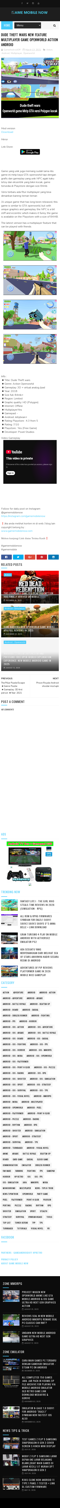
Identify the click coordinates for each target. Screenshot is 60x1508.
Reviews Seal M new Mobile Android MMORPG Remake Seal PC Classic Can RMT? (39, 1319)
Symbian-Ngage (35, 1217)
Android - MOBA (10, 1102)
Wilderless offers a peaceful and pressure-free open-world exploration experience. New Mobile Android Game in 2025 (27, 659)
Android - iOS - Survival (14, 1090)
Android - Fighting (41, 1015)
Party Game (42, 1194)
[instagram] (33, 3)
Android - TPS (31, 1142)
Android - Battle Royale (14, 1004)
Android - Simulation (14, 608)
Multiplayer (16, 53)
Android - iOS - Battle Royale (42, 1032)
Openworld (29, 53)
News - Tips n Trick (44, 1188)
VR (48, 1228)
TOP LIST (7, 1222)
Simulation (20, 1211)
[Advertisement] (30, 796)
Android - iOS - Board (13, 1038)
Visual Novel (37, 1228)
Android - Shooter (12, 1130)
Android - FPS (9, 1021)
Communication (10, 1165)
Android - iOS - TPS (39, 1090)
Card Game (18, 1159)
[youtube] (38, 3)
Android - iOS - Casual (38, 1038)
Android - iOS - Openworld (39, 1055)
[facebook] (22, 3)
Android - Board (10, 1009)
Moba (45, 1182)
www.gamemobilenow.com (16, 531)
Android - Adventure (13, 998)
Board (6, 1159)
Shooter (7, 1211)
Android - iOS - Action (13, 1027)
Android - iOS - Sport (13, 1084)
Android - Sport (10, 1136)
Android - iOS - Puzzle (44, 1067)
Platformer (17, 1199)
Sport (33, 1211)
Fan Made (7, 1171)
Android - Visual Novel (38, 1148)
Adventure (18, 992)
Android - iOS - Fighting (14, 1044)
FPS (41, 1171)
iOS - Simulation (10, 1182)
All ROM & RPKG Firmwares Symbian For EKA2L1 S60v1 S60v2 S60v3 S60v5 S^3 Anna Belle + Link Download (38, 921)
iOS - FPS (38, 1176)
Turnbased (8, 1228)
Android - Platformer (13, 1113)
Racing (29, 1205)
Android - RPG (30, 1125)
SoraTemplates (29, 1503)
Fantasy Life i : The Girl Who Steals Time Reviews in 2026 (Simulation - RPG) (37, 904)
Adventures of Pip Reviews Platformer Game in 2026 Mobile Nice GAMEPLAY (36, 971)
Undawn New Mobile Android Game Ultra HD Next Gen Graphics (39, 1336)
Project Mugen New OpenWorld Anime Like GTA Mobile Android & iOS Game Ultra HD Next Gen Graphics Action (39, 1299)
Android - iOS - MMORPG (40, 1050)
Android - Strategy (31, 1136)
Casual (30, 1159)
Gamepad (51, 1171)
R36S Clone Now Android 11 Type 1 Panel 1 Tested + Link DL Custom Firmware (38, 1483)
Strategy (7, 1217)
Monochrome (9, 1188)
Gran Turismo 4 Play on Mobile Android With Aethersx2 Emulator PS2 (39, 938)
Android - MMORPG (42, 1096)
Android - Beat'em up (40, 1004)
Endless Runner (42, 1165)
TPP (33, 1222)
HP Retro (18, 1176)
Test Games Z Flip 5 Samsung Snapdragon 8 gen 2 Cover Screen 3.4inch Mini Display (39, 1442)
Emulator (26, 1165)
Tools (49, 1217)
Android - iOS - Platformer (15, 1061)
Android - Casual (30, 1009)
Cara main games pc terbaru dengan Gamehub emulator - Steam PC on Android (39, 1364)
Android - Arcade (35, 998)
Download (7, 132)
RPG (49, 1205)
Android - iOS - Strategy (39, 1084)
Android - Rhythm (11, 1125)
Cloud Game (42, 1159)
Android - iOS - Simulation (42, 1079)
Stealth (43, 1211)
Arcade (15, 1153)
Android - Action (48, 992)
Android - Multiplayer (32, 1102)
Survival (20, 1217)
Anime (5, 1153)
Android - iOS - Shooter (14, 1079)
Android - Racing (31, 1119)
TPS (41, 1222)
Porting (7, 1205)
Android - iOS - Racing (13, 1073)
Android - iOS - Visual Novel (16, 1096)
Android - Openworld (15, 642)
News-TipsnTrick (10, 1194)
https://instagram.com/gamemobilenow (23, 516)
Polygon (47, 1199)
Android (6, 53)
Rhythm (40, 1205)
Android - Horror (28, 1021)
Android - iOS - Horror (14, 1050)
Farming (19, 1171)
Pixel (5, 1199)
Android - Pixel (34, 1107)
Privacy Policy (9, 1259)
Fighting (31, 1171)
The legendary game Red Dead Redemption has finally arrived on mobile (28, 594)
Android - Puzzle (11, 1119)
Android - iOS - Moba (12, 1055)
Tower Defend (21, 1222)
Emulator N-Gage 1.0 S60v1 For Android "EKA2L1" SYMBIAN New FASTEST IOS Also (38, 1413)
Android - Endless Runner (15, 1015)
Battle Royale (29, 1153)
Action (49, 49)
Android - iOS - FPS (39, 1044)
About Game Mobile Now (14, 1263)
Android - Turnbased (13, 1148)
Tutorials (22, 1228)
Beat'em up (45, 1153)
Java (25, 1182)
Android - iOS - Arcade (13, 1032)
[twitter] (27, 3)
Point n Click (33, 1199)
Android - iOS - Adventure (40, 1027)
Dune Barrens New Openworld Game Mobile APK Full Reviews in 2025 (29, 628)
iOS (29, 1176)
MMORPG (35, 1182)
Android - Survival (12, 1142)
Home (7, 25)
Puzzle (18, 1205)
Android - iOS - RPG (37, 1073)
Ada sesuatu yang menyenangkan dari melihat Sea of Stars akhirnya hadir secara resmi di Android (39, 954)
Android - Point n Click (39, 1113)
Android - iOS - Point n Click (16, 1067)
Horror (6, 1176)
